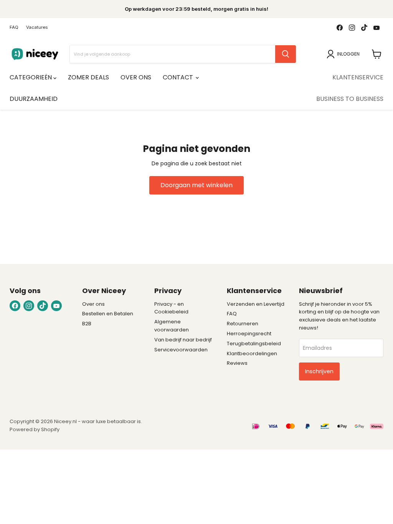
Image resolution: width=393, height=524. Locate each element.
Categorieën (31, 77)
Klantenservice (357, 77)
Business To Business (349, 98)
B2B (86, 323)
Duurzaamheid (34, 98)
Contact (179, 77)
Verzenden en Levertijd (255, 304)
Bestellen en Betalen (107, 313)
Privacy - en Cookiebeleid (171, 308)
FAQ (14, 27)
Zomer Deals (88, 77)
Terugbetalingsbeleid (254, 343)
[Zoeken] (285, 54)
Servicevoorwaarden (181, 349)
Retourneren (242, 323)
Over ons (136, 77)
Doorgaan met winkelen (196, 185)
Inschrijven (319, 371)
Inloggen (348, 54)
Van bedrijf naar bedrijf (183, 339)
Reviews (237, 363)
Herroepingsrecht (249, 333)
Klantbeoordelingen (252, 353)
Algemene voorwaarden (171, 325)
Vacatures (37, 27)
